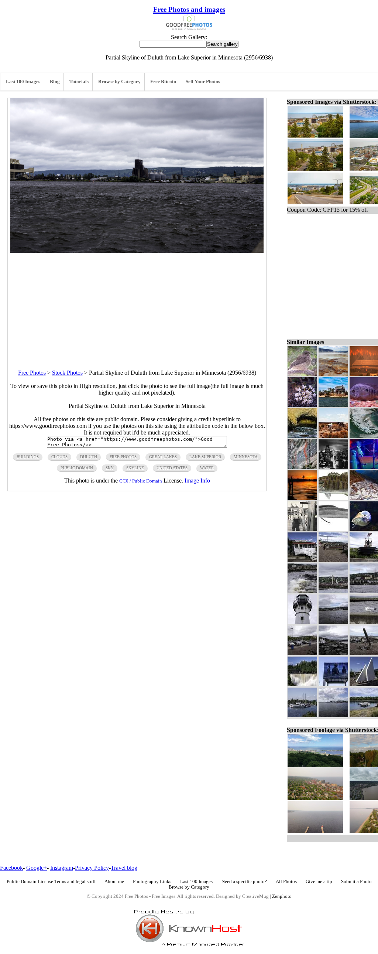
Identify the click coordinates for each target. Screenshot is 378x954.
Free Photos (32, 372)
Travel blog (124, 868)
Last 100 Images (23, 81)
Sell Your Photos (203, 81)
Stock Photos (67, 372)
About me (114, 881)
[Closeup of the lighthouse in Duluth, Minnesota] (302, 622)
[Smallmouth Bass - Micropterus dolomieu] (333, 498)
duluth (88, 456)
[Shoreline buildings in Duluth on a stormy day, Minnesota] (333, 653)
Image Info (197, 480)
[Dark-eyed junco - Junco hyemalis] (302, 374)
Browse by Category (119, 81)
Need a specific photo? (244, 881)
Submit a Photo (356, 881)
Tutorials (79, 81)
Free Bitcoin (163, 81)
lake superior (205, 456)
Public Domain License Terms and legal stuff (51, 881)
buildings (28, 456)
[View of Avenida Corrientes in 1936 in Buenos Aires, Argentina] (333, 467)
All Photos (286, 881)
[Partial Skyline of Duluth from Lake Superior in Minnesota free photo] (137, 251)
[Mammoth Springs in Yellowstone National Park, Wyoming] (333, 374)
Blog (55, 81)
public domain (77, 468)
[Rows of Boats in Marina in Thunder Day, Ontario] (302, 715)
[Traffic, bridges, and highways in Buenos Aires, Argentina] (302, 467)
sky (110, 468)
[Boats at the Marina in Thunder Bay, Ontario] (333, 715)
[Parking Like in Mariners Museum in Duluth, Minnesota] (302, 653)
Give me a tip (319, 881)
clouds (59, 456)
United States (172, 468)
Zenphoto (282, 896)
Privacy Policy (92, 868)
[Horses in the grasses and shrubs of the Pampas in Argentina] (333, 436)
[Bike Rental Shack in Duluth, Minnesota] (302, 560)
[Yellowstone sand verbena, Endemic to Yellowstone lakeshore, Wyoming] (302, 405)
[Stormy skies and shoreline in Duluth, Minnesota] (333, 622)
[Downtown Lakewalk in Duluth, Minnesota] (333, 560)
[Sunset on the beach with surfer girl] (302, 498)
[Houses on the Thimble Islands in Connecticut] (333, 405)
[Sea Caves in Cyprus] (302, 436)
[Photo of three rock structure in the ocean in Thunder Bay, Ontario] (333, 684)
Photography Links (152, 881)
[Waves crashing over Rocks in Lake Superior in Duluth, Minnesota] (302, 591)
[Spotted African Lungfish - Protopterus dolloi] (333, 529)
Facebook (11, 868)
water (207, 468)
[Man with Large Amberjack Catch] (302, 529)
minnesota (246, 456)
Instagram (61, 868)
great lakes (163, 456)
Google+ (36, 868)
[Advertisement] (137, 304)
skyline (135, 468)
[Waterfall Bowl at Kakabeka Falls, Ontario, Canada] (302, 684)
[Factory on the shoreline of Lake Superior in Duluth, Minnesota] (333, 591)
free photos (123, 456)
